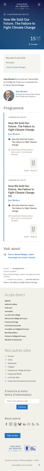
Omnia (10, 360)
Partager (34, 44)
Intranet (11, 356)
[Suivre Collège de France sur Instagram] (10, 424)
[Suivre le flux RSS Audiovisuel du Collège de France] (37, 424)
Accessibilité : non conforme (22, 465)
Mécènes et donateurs (13, 340)
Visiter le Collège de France (15, 336)
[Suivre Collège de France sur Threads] (15, 424)
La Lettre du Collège (12, 315)
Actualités (9, 311)
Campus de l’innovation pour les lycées (22, 381)
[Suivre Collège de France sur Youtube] (28, 424)
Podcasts (8, 308)
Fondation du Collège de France (19, 370)
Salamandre (12, 363)
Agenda (8, 301)
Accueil (6, 268)
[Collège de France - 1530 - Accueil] (22, 6)
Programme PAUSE (14, 374)
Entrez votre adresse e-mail (17, 401)
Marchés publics (11, 333)
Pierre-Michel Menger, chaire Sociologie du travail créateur (21, 256)
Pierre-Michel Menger (16, 67)
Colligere (11, 367)
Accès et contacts (12, 460)
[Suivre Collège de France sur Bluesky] (19, 424)
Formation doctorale (13, 326)
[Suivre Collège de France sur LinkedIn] (24, 424)
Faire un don (12, 435)
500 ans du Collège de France (16, 318)
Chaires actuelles (10, 271)
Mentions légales (26, 460)
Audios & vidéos (11, 304)
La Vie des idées (14, 377)
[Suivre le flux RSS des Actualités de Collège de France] (33, 424)
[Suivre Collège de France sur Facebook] (6, 424)
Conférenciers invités (14, 279)
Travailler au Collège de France (17, 329)
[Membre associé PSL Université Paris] (30, 448)
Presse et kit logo (11, 322)
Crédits (36, 460)
